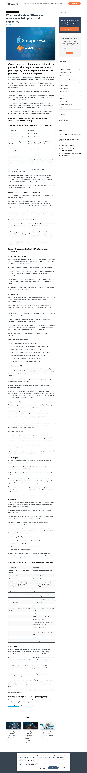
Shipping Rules (30, 321)
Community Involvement (65, 72)
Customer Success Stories (65, 75)
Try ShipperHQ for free (70, 29)
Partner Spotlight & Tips (65, 101)
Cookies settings (42, 767)
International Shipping (65, 91)
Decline (63, 767)
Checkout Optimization (65, 69)
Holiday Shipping (64, 85)
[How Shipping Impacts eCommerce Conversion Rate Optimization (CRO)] (13, 725)
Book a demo (75, 3)
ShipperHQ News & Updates (12, 11)
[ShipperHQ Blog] (12, 3)
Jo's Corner (62, 95)
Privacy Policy (31, 760)
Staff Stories (62, 114)
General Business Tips (65, 82)
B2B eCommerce (63, 66)
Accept (53, 767)
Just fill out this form (13, 706)
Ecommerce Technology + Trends (67, 79)
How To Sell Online (64, 88)
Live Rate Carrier (29, 427)
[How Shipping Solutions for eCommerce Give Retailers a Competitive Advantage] (30, 725)
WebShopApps (15, 77)
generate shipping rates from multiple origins (36, 516)
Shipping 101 (63, 107)
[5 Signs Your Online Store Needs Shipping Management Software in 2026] (47, 725)
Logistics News (63, 98)
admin (9, 24)
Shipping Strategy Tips (65, 111)
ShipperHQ (38, 77)
